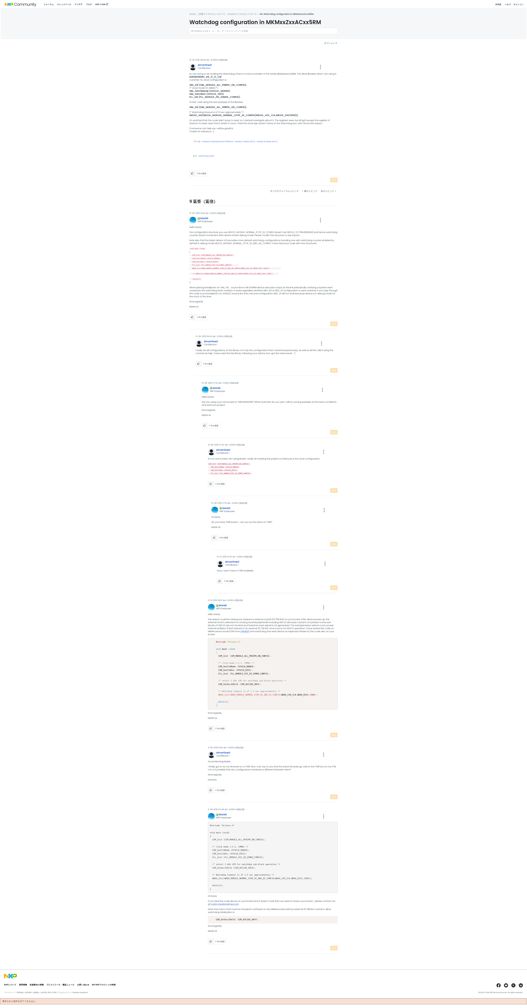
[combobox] (276, 31)
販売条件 (28, 992)
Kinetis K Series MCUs (245, 141)
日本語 (498, 4)
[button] (320, 66)
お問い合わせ (83, 984)
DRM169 (245, 631)
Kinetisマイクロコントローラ (242, 14)
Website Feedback (80, 992)
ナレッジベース (64, 4)
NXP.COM (100, 4)
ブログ (89, 4)
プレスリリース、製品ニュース (61, 984)
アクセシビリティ (64, 992)
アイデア (78, 4)
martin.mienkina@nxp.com (225, 904)
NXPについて (10, 984)
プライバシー (9, 992)
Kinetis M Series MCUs (267, 141)
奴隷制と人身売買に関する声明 (44, 992)
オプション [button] (329, 43)
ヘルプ (508, 4)
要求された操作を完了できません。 (19, 1001)
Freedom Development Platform (218, 141)
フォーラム (49, 4)
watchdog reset (206, 156)
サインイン (519, 4)
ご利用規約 (20, 992)
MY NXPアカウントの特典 (104, 984)
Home (192, 14)
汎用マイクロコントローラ (212, 14)
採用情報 (23, 984)
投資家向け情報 (37, 984)
